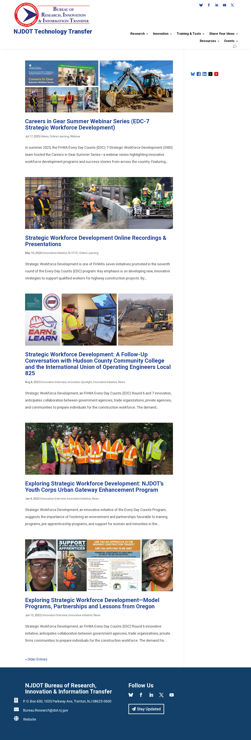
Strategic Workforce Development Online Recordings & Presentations (95, 241)
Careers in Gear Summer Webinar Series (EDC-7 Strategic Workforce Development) (87, 124)
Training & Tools (189, 34)
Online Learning (59, 136)
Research (137, 34)
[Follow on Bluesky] (201, 5)
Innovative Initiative (55, 253)
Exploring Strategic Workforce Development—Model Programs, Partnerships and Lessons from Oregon (92, 603)
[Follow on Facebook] (209, 5)
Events (229, 41)
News (45, 136)
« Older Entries (36, 659)
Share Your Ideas (222, 34)
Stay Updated (149, 709)
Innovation (160, 34)
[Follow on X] (232, 5)
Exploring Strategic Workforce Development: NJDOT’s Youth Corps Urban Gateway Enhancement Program (94, 486)
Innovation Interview (54, 382)
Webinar (75, 136)
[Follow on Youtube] (224, 5)
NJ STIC (73, 253)
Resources (208, 41)
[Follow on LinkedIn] (217, 5)
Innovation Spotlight (79, 382)
